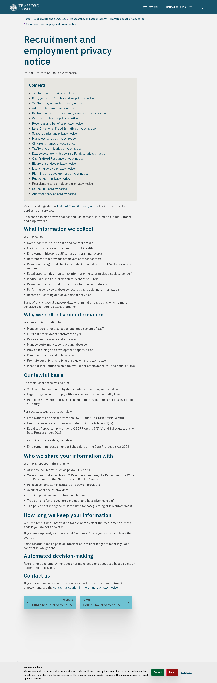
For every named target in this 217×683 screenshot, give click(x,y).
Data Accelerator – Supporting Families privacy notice (68, 153)
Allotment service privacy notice (54, 194)
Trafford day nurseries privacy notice (57, 103)
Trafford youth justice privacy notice (57, 148)
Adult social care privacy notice (53, 108)
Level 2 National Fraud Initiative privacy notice (64, 128)
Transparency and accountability (88, 19)
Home (27, 19)
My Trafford (150, 7)
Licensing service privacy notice (53, 169)
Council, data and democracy (50, 19)
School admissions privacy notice (54, 133)
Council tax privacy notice (49, 189)
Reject (172, 672)
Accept (158, 672)
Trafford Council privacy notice (127, 19)
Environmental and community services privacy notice (69, 113)
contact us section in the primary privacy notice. (86, 587)
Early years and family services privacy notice (63, 98)
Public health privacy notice (51, 179)
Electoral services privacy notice (54, 164)
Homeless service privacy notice (54, 138)
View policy (186, 672)
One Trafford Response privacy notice (58, 158)
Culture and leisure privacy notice (55, 118)
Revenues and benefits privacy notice (57, 123)
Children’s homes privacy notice (53, 143)
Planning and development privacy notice (60, 174)
